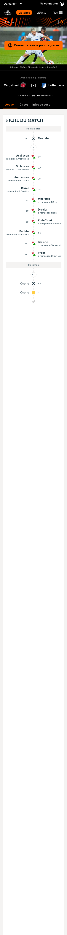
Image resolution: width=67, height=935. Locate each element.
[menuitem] (24, 12)
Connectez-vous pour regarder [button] (36, 45)
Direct (24, 104)
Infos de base (41, 104)
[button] (56, 12)
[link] (24, 12)
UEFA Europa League (8, 12)
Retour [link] (11, 22)
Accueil (10, 104)
